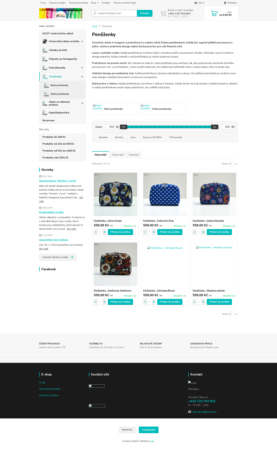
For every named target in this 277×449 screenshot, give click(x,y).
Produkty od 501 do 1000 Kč (59, 150)
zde (152, 441)
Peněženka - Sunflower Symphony (112, 290)
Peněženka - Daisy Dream (108, 220)
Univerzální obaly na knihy (64, 41)
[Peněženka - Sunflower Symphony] (115, 264)
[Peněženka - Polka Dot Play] (165, 194)
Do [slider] (214, 127)
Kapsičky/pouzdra (59, 112)
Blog (93, 2)
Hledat (144, 13)
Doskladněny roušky (51, 212)
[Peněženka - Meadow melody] (214, 264)
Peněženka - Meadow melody (209, 290)
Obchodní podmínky (78, 2)
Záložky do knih (58, 50)
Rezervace (48, 120)
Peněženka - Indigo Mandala (208, 220)
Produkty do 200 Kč (53, 137)
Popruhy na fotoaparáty (63, 59)
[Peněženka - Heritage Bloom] (165, 264)
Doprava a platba (57, 2)
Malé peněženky (59, 85)
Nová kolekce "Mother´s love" (58, 181)
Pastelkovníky (57, 67)
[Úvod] (64, 13)
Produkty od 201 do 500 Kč (58, 143)
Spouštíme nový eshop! (53, 240)
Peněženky (55, 76)
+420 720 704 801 (179, 13)
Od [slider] (123, 127)
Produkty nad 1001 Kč (55, 157)
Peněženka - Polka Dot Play (158, 220)
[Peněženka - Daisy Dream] (115, 194)
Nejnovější (100, 154)
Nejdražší (134, 154)
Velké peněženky (59, 93)
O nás (43, 2)
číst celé (71, 229)
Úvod (94, 26)
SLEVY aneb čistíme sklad (57, 33)
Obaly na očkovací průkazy (59, 103)
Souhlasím (148, 430)
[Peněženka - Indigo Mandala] (214, 194)
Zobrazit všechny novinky (55, 257)
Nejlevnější (117, 154)
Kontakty (106, 2)
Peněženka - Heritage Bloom (159, 290)
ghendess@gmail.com (205, 411)
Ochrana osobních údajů (124, 2)
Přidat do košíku (120, 232)
